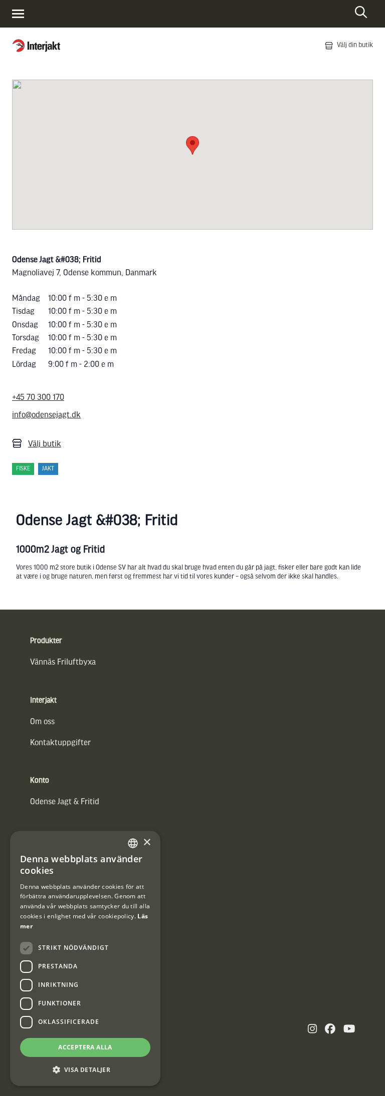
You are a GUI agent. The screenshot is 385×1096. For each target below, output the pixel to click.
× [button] (146, 842)
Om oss (42, 722)
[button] (85, 1069)
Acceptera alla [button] (85, 1047)
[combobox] (133, 843)
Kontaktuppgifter (60, 743)
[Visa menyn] (18, 14)
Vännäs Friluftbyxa (63, 662)
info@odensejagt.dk (46, 415)
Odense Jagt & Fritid (64, 802)
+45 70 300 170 (38, 397)
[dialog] (85, 958)
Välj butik (44, 444)
